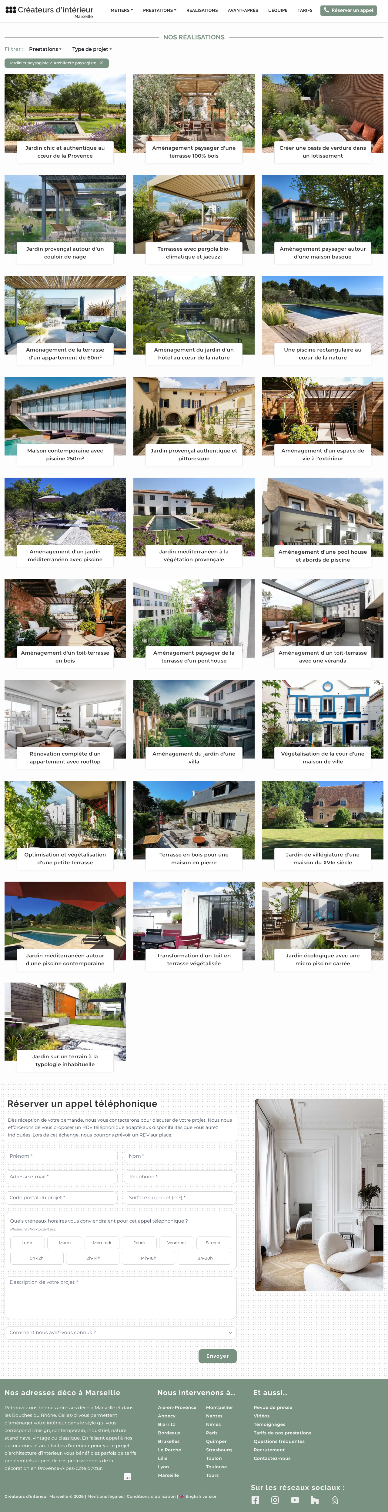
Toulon (214, 1458)
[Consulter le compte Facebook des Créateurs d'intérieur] (255, 1500)
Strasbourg (219, 1450)
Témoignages (269, 1424)
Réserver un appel (352, 10)
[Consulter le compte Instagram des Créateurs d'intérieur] (275, 1500)
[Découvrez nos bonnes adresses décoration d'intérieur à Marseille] (68, 1477)
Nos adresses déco (63, 1393)
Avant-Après (243, 10)
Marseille (168, 1475)
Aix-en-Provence (177, 1407)
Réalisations (202, 10)
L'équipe (278, 10)
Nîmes (213, 1424)
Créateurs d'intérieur (55, 12)
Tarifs (305, 10)
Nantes (214, 1416)
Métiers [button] (120, 10)
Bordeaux (169, 1433)
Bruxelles (169, 1441)
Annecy (167, 1416)
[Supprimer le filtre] (101, 63)
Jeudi (139, 1242)
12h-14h (93, 1258)
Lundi (28, 1242)
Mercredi (102, 1242)
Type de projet (90, 49)
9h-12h (37, 1258)
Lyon (163, 1467)
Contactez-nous (272, 1458)
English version (198, 1496)
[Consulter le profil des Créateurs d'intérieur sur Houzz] (314, 1500)
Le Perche (169, 1450)
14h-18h (148, 1258)
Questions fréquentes (279, 1441)
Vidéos (261, 1416)
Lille (163, 1458)
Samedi (214, 1242)
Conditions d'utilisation (151, 1496)
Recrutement (269, 1450)
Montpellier (219, 1407)
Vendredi (176, 1242)
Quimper (216, 1441)
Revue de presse (273, 1407)
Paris (212, 1433)
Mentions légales (105, 1496)
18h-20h (204, 1258)
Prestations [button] (158, 10)
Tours (212, 1475)
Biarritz (166, 1424)
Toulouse (216, 1467)
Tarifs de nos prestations (282, 1433)
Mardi (65, 1242)
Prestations (43, 49)
